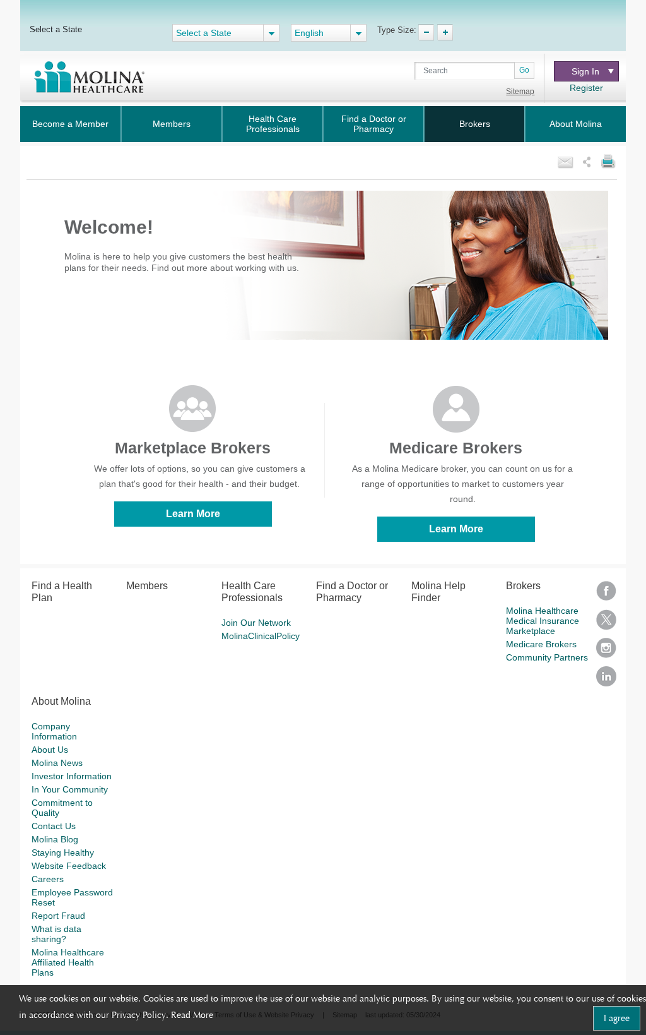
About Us (50, 750)
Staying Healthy (63, 852)
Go (524, 70)
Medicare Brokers (541, 644)
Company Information (54, 731)
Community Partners (547, 657)
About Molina (575, 124)
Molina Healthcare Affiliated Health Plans (68, 962)
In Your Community (70, 789)
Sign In (585, 71)
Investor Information (72, 776)
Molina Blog (55, 839)
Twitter (606, 623)
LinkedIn (606, 680)
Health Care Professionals (273, 124)
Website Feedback (69, 866)
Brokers (474, 124)
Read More (192, 1014)
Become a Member (70, 124)
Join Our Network (256, 623)
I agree (617, 1018)
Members (172, 124)
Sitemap (520, 91)
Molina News (57, 763)
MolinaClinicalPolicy (260, 636)
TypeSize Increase (445, 32)
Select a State (56, 29)
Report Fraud (58, 916)
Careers (48, 879)
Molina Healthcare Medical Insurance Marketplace (542, 621)
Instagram (606, 652)
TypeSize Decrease (426, 32)
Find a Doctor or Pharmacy (373, 124)
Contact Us (54, 826)
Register (586, 88)
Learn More (193, 513)
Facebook (606, 595)
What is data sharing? (56, 934)
